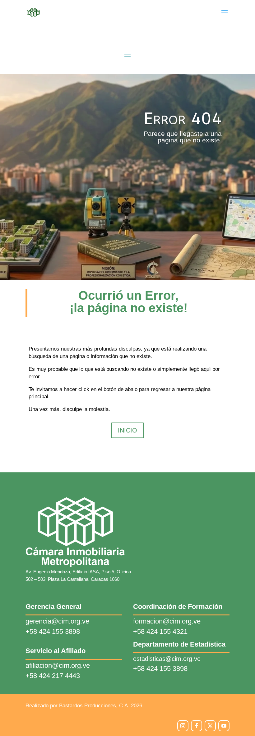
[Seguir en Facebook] (196, 725)
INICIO (127, 430)
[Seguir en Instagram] (182, 725)
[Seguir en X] (210, 725)
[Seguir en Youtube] (224, 725)
